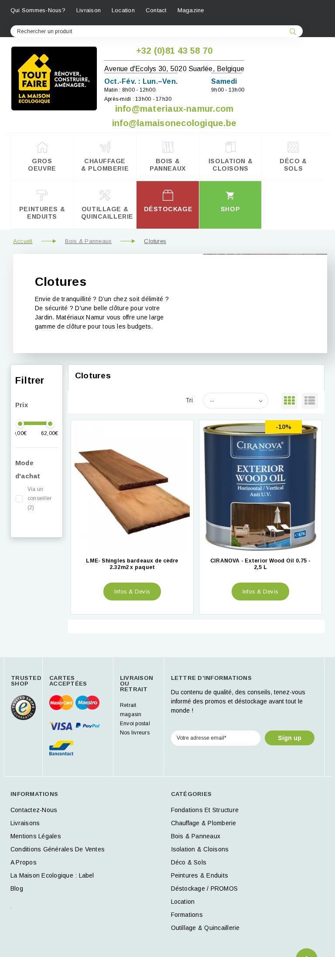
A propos (23, 862)
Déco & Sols (189, 862)
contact (156, 10)
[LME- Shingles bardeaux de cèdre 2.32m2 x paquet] (132, 487)
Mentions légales (35, 836)
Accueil (23, 241)
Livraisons (25, 823)
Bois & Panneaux (88, 241)
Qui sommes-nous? (37, 10)
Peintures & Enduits (200, 875)
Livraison (88, 10)
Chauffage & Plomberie (203, 823)
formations (187, 914)
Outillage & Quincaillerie (205, 927)
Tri (189, 400)
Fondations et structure (205, 809)
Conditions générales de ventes (57, 849)
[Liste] (310, 401)
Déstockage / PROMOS (204, 888)
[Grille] (289, 401)
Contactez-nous (33, 809)
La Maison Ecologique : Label (52, 875)
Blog (16, 888)
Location (123, 10)
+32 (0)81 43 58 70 (174, 50)
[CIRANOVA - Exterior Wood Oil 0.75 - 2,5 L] (260, 487)
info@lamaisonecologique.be (174, 123)
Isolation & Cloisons (200, 849)
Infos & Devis (132, 591)
